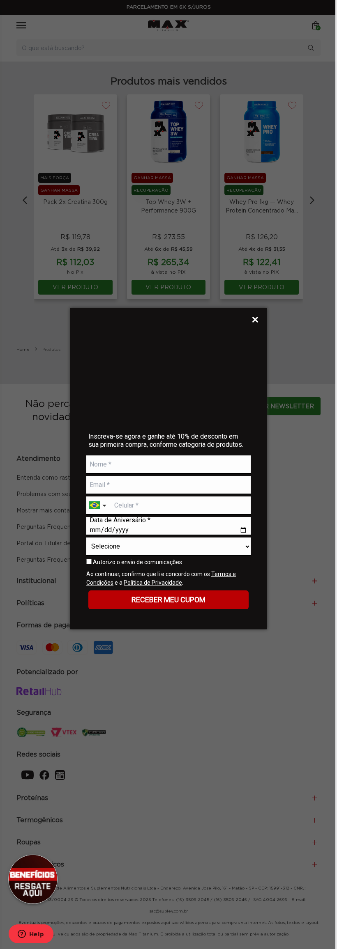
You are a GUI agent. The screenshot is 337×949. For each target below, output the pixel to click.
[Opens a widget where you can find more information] (30, 934)
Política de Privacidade (153, 582)
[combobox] (98, 505)
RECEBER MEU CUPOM (168, 599)
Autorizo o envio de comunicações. (137, 562)
